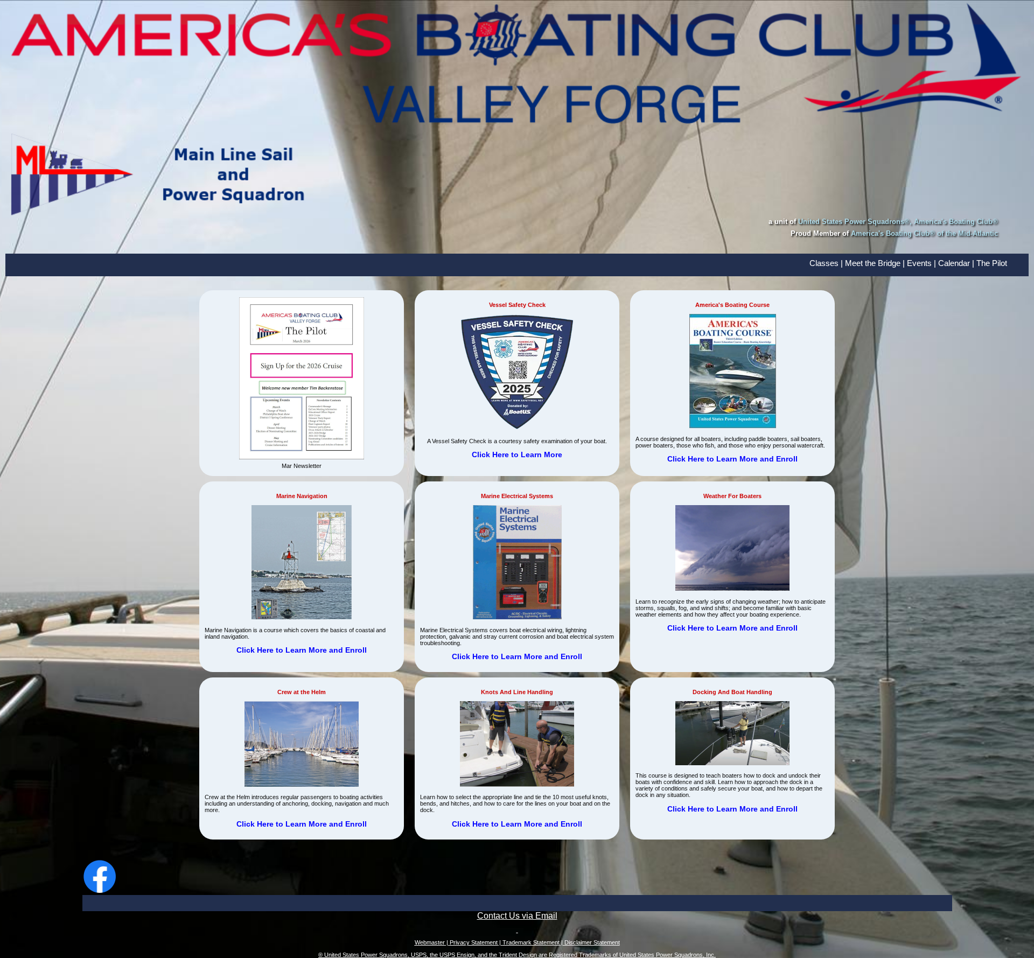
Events (919, 263)
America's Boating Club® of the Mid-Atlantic (924, 233)
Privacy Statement (474, 942)
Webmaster (430, 942)
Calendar (954, 263)
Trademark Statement (531, 942)
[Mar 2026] (301, 457)
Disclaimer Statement (592, 942)
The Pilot (991, 263)
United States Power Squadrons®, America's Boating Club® (898, 222)
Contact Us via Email (517, 915)
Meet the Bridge (872, 263)
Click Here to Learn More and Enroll (732, 458)
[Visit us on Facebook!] (99, 892)
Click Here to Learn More (517, 454)
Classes (824, 263)
